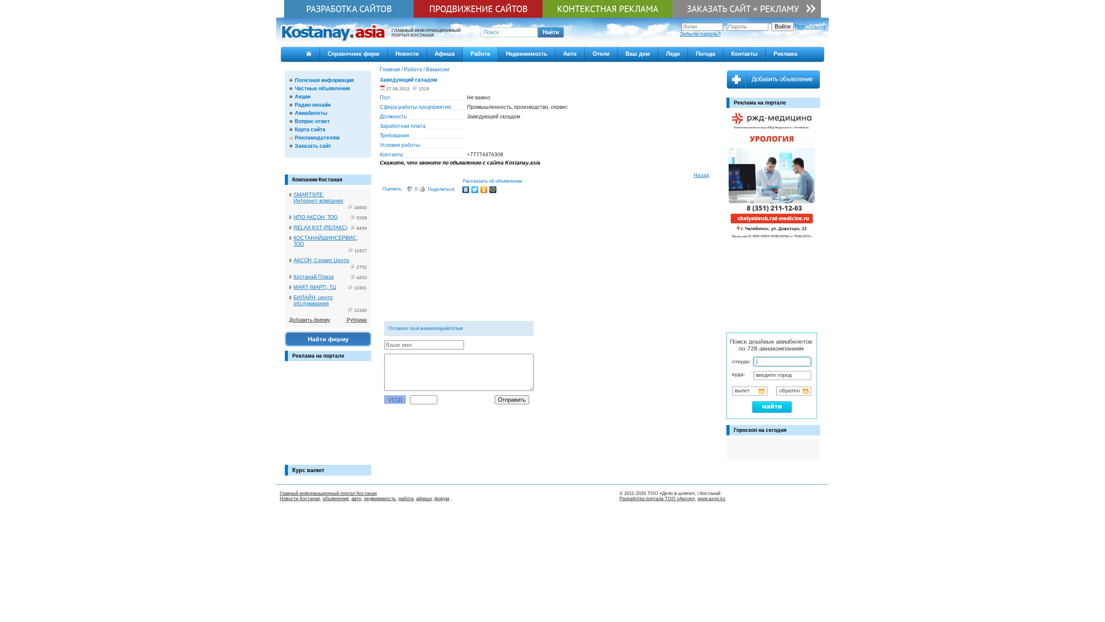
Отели (601, 54)
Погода (705, 54)
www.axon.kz (712, 498)
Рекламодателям (317, 138)
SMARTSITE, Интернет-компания (318, 198)
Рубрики (357, 320)
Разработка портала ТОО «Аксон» (657, 498)
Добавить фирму (309, 320)
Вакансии (437, 70)
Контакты (744, 54)
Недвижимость (526, 54)
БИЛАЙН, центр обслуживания (313, 301)
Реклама (785, 54)
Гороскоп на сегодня (760, 430)
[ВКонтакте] (465, 189)
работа (406, 498)
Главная (390, 70)
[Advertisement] (328, 417)
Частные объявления (322, 89)
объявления (335, 498)
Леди (673, 54)
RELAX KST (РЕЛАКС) (320, 228)
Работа (480, 54)
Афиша (445, 54)
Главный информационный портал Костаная (328, 493)
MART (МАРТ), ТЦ (315, 287)
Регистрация (810, 27)
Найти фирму (328, 339)
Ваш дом (637, 54)
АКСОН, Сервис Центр (321, 260)
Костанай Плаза (314, 277)
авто (356, 498)
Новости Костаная (300, 498)
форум (441, 498)
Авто (570, 54)
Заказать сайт (313, 146)
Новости (407, 54)
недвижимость (380, 498)
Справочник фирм (353, 54)
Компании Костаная (317, 180)
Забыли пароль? (700, 34)
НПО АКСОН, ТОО (316, 217)
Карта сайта (310, 130)
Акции (302, 97)
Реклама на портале (318, 356)
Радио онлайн (313, 105)
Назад (701, 175)
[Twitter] (475, 189)
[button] (551, 32)
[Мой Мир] (493, 189)
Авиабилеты (311, 113)
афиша (424, 498)
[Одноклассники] (484, 189)
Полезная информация (324, 80)
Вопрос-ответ (312, 121)
